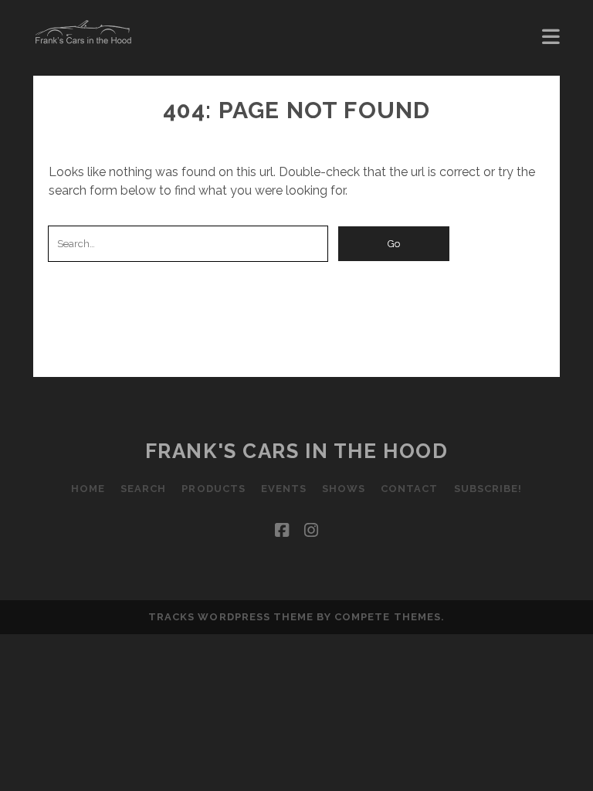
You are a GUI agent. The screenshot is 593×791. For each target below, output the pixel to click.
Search (143, 488)
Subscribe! (488, 488)
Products (213, 488)
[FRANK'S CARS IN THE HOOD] (83, 38)
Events (284, 488)
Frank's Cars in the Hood (296, 451)
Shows (343, 488)
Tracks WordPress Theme (230, 617)
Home (88, 488)
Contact (409, 488)
